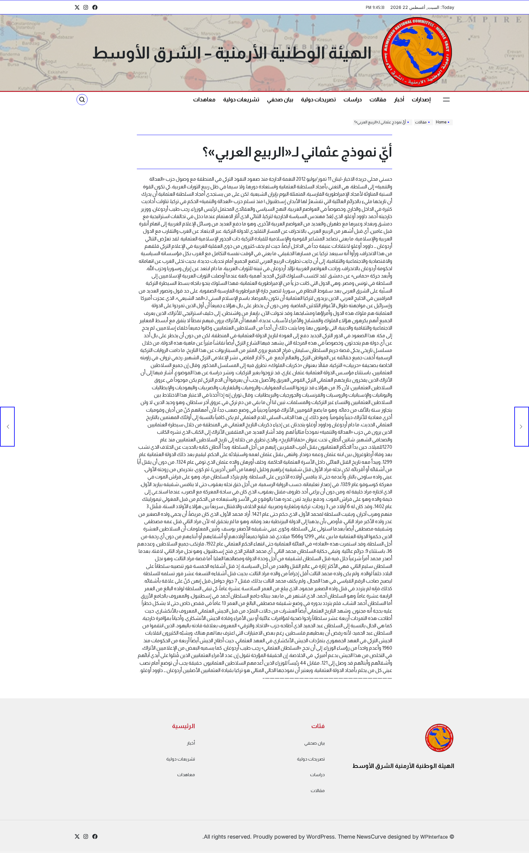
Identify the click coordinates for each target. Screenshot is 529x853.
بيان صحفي (280, 99)
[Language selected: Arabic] (514, 847)
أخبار (399, 99)
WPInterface (434, 837)
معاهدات (204, 99)
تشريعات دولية (241, 99)
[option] (514, 848)
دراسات (352, 99)
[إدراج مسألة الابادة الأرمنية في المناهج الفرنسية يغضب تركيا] (521, 427)
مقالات (378, 99)
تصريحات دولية (318, 99)
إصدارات (421, 99)
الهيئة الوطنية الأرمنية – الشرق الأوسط (232, 52)
